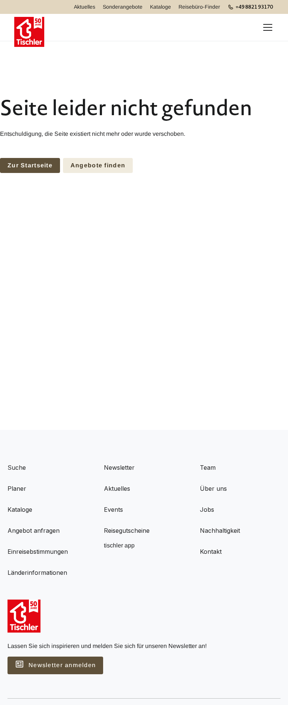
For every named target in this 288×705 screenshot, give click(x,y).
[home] (29, 27)
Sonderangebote (122, 7)
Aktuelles (84, 7)
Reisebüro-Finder (199, 7)
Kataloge (160, 7)
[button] (266, 27)
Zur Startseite (30, 165)
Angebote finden (97, 165)
